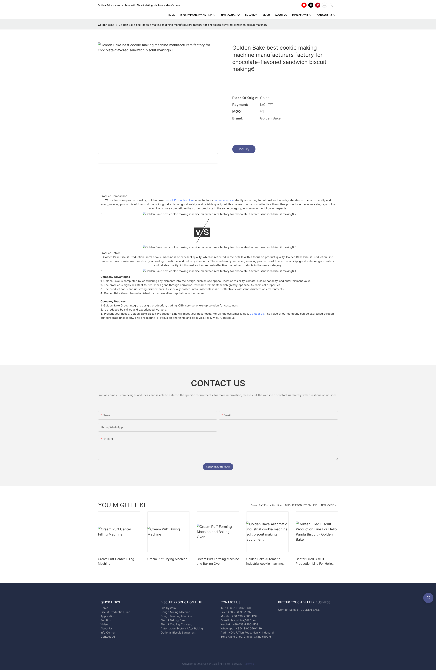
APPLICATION (328, 505)
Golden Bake (106, 24)
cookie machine (224, 200)
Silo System (168, 608)
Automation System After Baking (182, 628)
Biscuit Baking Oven (173, 620)
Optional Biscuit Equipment (178, 632)
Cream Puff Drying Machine (167, 559)
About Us (106, 628)
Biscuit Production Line (179, 200)
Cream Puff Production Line (266, 505)
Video (104, 624)
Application (107, 616)
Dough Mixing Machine (175, 612)
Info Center (107, 632)
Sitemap (249, 663)
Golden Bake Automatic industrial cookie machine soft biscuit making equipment (264, 561)
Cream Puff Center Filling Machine (116, 561)
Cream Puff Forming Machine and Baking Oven (218, 561)
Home (104, 608)
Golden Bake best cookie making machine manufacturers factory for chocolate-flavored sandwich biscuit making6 (193, 24)
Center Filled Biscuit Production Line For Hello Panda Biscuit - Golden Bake (316, 561)
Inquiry (243, 149)
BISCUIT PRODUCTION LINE (301, 505)
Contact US (108, 636)
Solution (105, 620)
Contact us (257, 313)
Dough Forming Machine (176, 616)
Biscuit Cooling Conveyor (177, 624)
